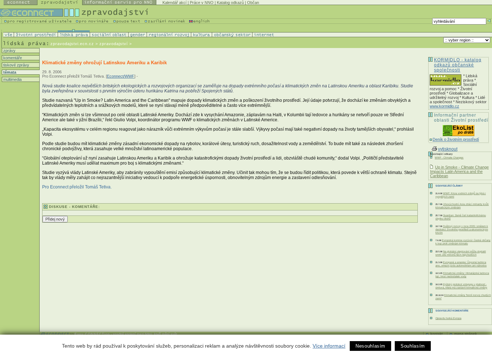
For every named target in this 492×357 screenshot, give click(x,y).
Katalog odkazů (230, 2)
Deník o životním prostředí (456, 139)
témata (9, 72)
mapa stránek (465, 334)
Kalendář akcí (174, 2)
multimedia (12, 79)
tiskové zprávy (15, 65)
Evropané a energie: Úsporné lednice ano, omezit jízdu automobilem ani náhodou (461, 264)
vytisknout (447, 149)
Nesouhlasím (370, 346)
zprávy (8, 50)
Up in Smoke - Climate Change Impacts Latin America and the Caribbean (459, 171)
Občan (253, 2)
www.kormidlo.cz (444, 106)
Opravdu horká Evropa (448, 318)
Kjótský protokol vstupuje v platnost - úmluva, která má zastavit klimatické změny (461, 286)
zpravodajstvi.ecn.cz (72, 44)
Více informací (329, 346)
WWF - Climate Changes (449, 157)
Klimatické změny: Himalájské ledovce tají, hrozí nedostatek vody (462, 274)
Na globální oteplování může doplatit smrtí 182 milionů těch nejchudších (460, 253)
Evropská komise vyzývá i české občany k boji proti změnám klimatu (463, 242)
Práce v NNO (202, 2)
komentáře (12, 58)
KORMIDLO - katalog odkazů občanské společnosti (458, 65)
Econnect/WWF (120, 76)
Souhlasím (413, 346)
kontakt (436, 334)
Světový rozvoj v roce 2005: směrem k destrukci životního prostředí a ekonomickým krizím (461, 229)
